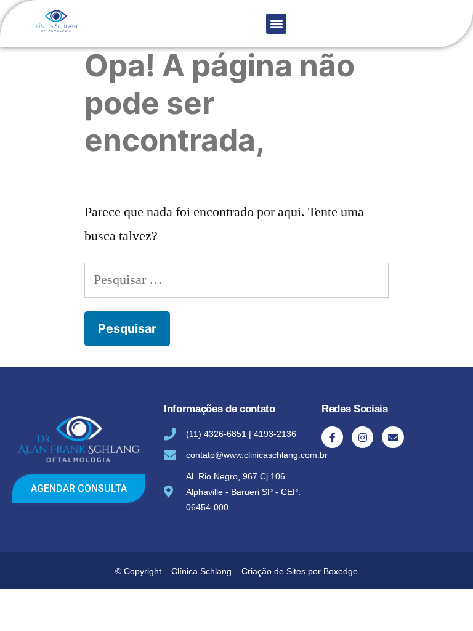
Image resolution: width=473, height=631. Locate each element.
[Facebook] (332, 437)
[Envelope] (392, 437)
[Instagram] (362, 437)
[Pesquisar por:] (236, 279)
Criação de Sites (273, 571)
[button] (276, 24)
